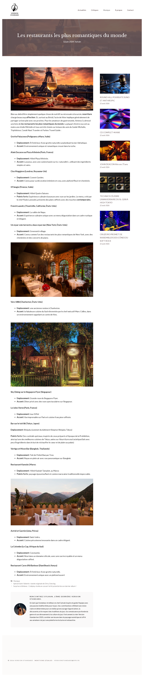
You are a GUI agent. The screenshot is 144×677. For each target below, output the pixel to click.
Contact (130, 10)
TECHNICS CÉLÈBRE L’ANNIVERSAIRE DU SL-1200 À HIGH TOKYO (114, 199)
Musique (106, 10)
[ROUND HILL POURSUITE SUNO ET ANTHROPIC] (115, 92)
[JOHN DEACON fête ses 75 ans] (115, 159)
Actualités (82, 10)
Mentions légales (43, 660)
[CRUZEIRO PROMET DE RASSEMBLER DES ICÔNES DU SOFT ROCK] (115, 229)
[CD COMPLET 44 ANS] (115, 127)
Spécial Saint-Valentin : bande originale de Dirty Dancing (34, 584)
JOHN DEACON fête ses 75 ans (114, 164)
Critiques (94, 10)
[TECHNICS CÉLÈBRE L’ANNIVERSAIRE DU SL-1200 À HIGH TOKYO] (115, 191)
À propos (118, 10)
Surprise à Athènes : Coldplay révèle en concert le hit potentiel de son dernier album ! (44, 586)
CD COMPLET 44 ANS (110, 132)
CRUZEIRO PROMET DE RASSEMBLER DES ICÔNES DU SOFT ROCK (114, 237)
